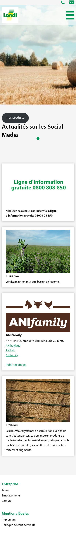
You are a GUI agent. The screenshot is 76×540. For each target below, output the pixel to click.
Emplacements (11, 495)
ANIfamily (12, 355)
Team (5, 490)
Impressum (9, 519)
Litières (12, 425)
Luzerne (12, 276)
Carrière (6, 500)
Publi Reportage (16, 364)
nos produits (15, 118)
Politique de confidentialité (18, 525)
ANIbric (10, 350)
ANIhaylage (13, 345)
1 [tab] (38, 139)
